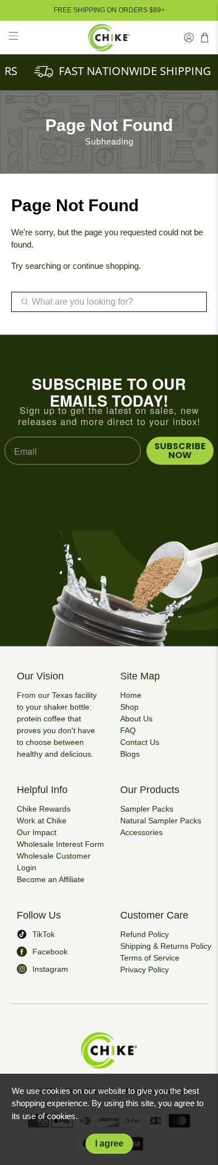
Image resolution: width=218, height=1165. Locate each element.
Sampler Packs (146, 808)
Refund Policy (144, 934)
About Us (136, 718)
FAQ (128, 730)
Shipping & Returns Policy (165, 946)
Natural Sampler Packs (160, 820)
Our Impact (36, 832)
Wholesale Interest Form (60, 844)
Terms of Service (149, 957)
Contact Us (139, 742)
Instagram (50, 968)
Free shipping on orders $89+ (109, 10)
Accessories (141, 832)
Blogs (130, 753)
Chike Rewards (43, 808)
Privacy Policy (144, 969)
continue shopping (106, 266)
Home (130, 695)
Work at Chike (42, 820)
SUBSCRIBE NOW (180, 451)
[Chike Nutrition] (109, 38)
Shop (129, 706)
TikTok (43, 934)
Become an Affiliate (50, 879)
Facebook (50, 951)
